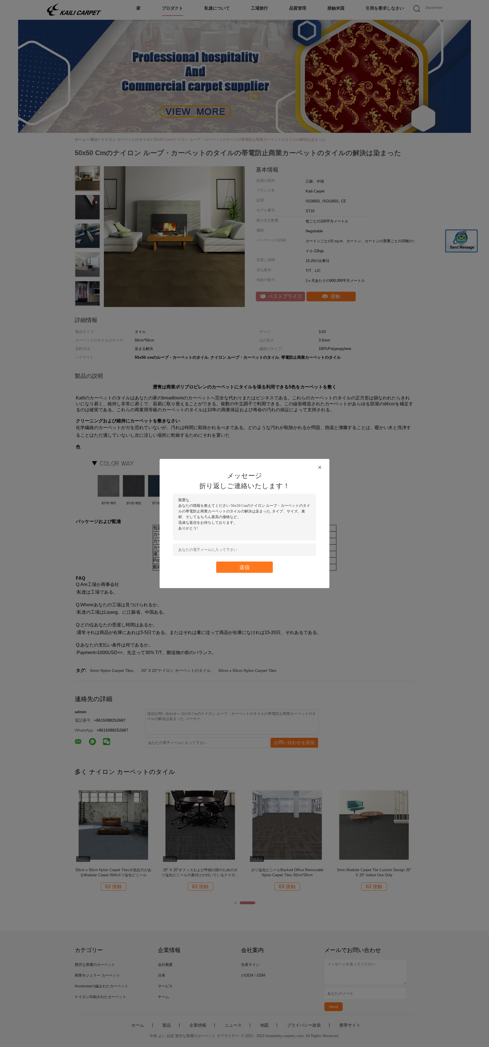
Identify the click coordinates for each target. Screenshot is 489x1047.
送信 (244, 567)
